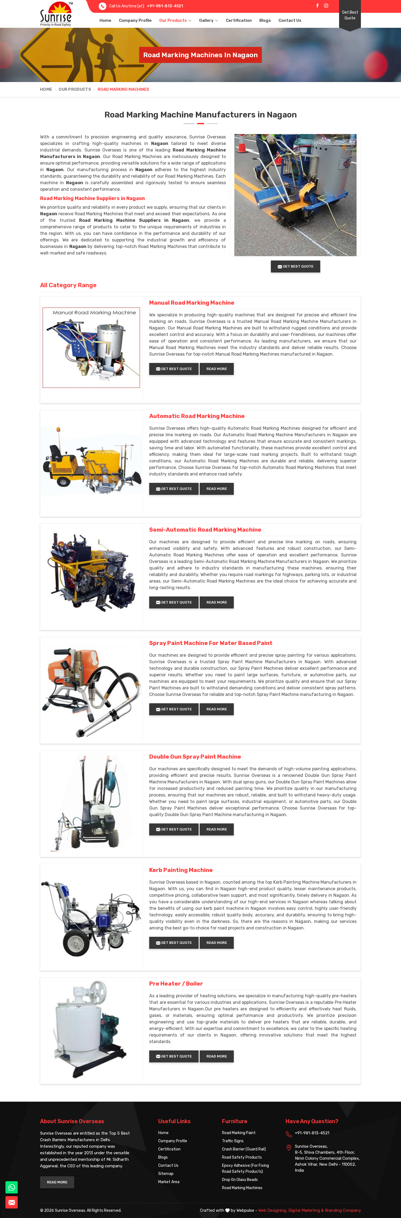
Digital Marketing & (306, 1210)
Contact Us (290, 20)
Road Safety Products (242, 1157)
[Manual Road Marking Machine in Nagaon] (91, 348)
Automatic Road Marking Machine (197, 416)
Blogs (265, 20)
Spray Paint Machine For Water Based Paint (211, 643)
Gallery (206, 20)
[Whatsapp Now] (11, 1187)
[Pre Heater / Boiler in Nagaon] (91, 1029)
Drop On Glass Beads (240, 1179)
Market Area (168, 1182)
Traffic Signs (233, 1141)
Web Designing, (272, 1210)
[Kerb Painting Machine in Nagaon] (91, 915)
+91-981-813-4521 (165, 6)
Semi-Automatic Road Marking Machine (205, 529)
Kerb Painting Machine (181, 870)
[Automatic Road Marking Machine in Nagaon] (91, 461)
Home (105, 20)
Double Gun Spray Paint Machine (195, 756)
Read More (217, 369)
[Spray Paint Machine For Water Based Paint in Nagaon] (91, 688)
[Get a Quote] (11, 1202)
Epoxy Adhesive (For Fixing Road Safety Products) (245, 1168)
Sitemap (165, 1173)
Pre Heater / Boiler (176, 983)
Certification (239, 20)
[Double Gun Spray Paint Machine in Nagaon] (91, 802)
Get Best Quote (350, 15)
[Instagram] (326, 5)
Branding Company (343, 1210)
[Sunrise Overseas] (56, 13)
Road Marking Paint (239, 1133)
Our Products (173, 20)
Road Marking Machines (242, 1188)
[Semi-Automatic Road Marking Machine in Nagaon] (91, 575)
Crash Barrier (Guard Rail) (244, 1149)
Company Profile (135, 20)
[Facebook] (317, 5)
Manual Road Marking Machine (191, 302)
